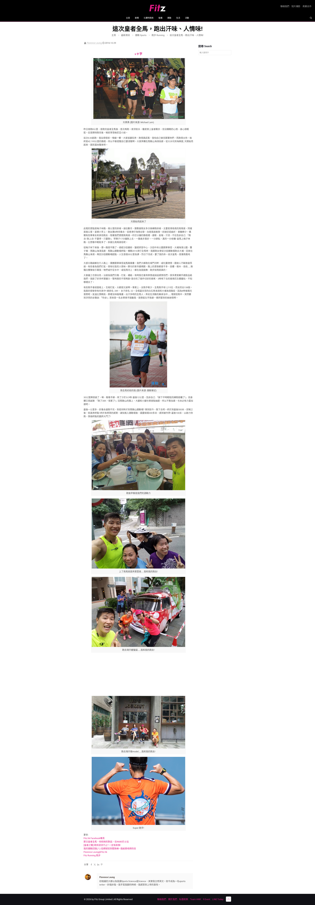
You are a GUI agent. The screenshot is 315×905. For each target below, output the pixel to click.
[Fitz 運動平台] (157, 7)
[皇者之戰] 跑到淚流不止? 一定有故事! (102, 845)
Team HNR (195, 899)
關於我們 (172, 899)
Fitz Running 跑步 (92, 855)
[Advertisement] (138, 676)
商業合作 (307, 6)
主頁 (113, 35)
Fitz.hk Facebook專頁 (94, 838)
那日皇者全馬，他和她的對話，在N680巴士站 (106, 841)
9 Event (206, 899)
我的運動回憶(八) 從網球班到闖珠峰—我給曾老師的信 (110, 848)
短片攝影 (295, 6)
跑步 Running (158, 35)
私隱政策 (183, 899)
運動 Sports (140, 35)
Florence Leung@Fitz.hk (95, 852)
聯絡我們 (284, 6)
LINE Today (217, 899)
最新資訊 (125, 35)
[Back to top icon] (228, 899)
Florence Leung (94, 43)
